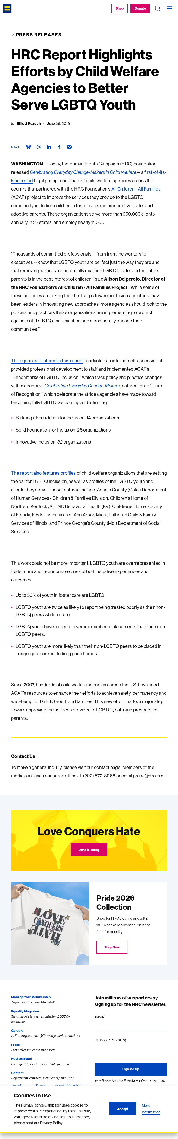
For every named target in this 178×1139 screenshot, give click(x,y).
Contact (17, 1073)
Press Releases (39, 35)
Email (109, 1016)
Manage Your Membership (31, 997)
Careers (17, 1031)
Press (15, 1045)
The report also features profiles (43, 473)
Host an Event (21, 1059)
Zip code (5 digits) (119, 1040)
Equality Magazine (25, 1011)
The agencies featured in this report (47, 360)
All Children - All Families (136, 189)
